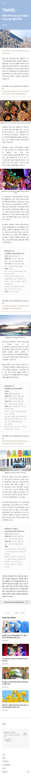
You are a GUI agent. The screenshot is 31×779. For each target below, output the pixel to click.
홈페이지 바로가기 (14, 256)
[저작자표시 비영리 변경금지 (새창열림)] (22, 613)
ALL (3, 754)
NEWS (4, 772)
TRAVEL (9, 10)
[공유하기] (8, 613)
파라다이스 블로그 (10, 732)
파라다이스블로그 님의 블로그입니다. (12, 735)
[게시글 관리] (11, 613)
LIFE (4, 768)
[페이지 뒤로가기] (3, 3)
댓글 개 (4, 724)
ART (4, 758)
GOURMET (6, 765)
